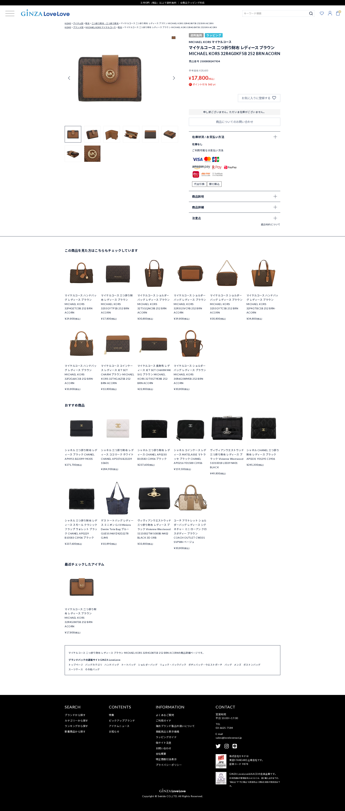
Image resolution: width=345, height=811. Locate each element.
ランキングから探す (76, 726)
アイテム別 (78, 23)
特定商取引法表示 (166, 759)
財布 (87, 23)
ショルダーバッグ (147, 664)
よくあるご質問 (165, 715)
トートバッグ (128, 664)
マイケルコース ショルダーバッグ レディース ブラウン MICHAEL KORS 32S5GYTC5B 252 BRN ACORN (226, 304)
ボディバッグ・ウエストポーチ (205, 664)
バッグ (228, 664)
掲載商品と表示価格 (167, 731)
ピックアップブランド (122, 720)
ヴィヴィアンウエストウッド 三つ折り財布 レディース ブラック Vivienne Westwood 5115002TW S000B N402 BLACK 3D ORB (154, 529)
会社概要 (161, 753)
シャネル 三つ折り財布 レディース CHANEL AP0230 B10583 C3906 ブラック (153, 454)
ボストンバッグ (252, 664)
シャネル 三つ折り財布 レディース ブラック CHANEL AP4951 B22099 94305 (81, 454)
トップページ (75, 664)
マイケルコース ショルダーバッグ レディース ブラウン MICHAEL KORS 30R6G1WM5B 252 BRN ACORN (190, 374)
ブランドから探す (75, 715)
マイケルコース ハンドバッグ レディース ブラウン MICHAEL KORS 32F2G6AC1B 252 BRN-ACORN (80, 374)
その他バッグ (92, 669)
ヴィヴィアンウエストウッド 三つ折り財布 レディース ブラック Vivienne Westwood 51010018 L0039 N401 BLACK (227, 459)
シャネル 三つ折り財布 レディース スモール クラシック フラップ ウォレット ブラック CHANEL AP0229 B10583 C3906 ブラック (81, 529)
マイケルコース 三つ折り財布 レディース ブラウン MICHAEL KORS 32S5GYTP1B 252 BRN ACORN (117, 304)
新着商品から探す (75, 731)
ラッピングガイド (166, 737)
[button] (173, 78)
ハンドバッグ (111, 664)
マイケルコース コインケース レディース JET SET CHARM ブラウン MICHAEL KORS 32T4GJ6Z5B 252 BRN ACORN (117, 374)
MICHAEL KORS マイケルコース (101, 27)
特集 (111, 715)
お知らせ (114, 731)
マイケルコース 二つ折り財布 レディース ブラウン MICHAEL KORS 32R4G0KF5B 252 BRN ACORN (80, 618)
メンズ (237, 664)
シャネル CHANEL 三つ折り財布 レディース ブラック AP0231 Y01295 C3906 (263, 454)
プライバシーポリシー (169, 764)
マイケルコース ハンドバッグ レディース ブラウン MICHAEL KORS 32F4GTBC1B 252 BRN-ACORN (262, 304)
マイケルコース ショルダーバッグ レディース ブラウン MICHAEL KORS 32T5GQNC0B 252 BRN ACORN (153, 304)
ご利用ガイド (163, 720)
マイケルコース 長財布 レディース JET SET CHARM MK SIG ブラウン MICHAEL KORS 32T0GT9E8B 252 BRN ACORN (154, 374)
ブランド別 (78, 27)
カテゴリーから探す (76, 720)
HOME (68, 23)
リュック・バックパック (173, 664)
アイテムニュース (119, 726)
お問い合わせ (163, 748)
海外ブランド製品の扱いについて (175, 726)
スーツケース (75, 669)
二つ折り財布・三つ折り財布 (105, 23)
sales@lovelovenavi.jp (229, 737)
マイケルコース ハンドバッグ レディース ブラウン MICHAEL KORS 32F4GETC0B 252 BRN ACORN (80, 304)
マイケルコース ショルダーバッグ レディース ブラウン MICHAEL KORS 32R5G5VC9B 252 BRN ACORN (190, 304)
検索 (311, 13)
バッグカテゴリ (93, 664)
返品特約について (270, 224)
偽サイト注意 (163, 742)
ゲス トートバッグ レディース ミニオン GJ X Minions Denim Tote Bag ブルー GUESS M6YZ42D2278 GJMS (117, 529)
